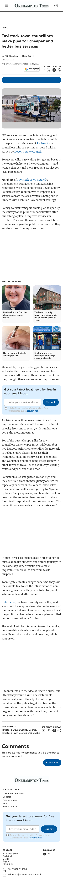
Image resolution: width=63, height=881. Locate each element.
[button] (6, 6)
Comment (52, 762)
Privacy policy (10, 800)
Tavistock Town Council (31, 179)
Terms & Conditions (13, 793)
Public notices (10, 806)
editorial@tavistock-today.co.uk (24, 874)
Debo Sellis (8, 602)
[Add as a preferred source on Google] (32, 69)
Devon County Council (28, 151)
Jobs (5, 803)
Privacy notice (33, 411)
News (5, 27)
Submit (50, 402)
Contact (7, 796)
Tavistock (42, 143)
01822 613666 (19, 869)
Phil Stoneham (11, 56)
